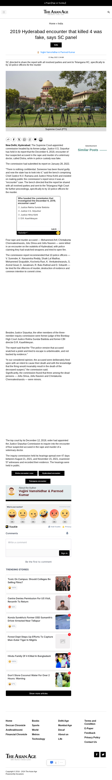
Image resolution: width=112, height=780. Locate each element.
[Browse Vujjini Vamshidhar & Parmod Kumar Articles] (11, 492)
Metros (36, 734)
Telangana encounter (38, 481)
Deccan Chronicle (16, 725)
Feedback (89, 733)
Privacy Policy (92, 737)
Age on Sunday (58, 3)
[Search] (109, 12)
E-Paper (88, 728)
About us (63, 734)
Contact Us (90, 742)
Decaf (61, 730)
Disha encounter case (24, 473)
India (56, 45)
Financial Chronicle (16, 734)
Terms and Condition (90, 722)
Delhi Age (63, 721)
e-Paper (47, 3)
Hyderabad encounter (51, 473)
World (35, 730)
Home (9, 721)
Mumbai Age (65, 725)
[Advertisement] (38, 302)
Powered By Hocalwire (15, 774)
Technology (38, 739)
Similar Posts (88, 150)
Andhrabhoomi (14, 730)
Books (35, 721)
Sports (35, 725)
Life (60, 739)
